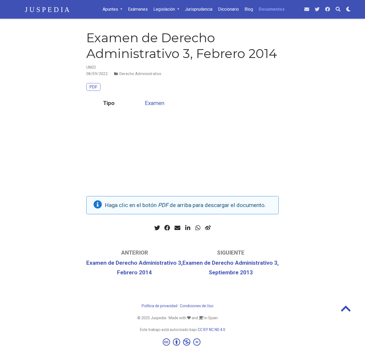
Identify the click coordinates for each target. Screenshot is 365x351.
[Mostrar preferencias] (348, 9)
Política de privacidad (159, 306)
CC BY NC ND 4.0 (211, 329)
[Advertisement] (182, 158)
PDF (94, 86)
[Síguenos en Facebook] (327, 9)
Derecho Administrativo (140, 74)
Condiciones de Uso (196, 306)
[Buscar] (338, 9)
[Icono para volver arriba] (346, 311)
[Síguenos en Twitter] (317, 9)
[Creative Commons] (183, 341)
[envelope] (306, 9)
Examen (154, 103)
